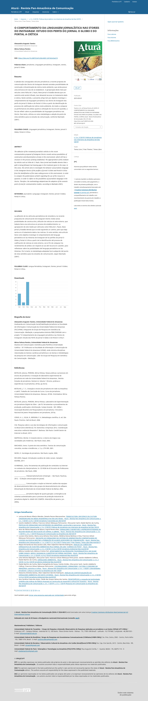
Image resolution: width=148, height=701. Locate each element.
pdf (78, 88)
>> (39, 590)
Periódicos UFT (16, 12)
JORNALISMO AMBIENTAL (47, 560)
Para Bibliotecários (114, 41)
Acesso (134, 2)
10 (27, 590)
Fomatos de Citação (82, 127)
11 (29, 590)
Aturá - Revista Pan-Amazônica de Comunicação (42, 8)
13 (33, 590)
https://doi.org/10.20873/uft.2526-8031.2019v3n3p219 (38, 58)
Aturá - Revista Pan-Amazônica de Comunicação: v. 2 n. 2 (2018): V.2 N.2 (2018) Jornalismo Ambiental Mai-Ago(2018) (58, 548)
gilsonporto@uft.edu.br (28, 633)
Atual (27, 12)
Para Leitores (112, 34)
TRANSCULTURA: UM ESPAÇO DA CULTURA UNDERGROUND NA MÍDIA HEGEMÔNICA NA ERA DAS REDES (58, 517)
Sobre (55, 12)
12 (31, 590)
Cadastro (127, 2)
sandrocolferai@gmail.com (47, 639)
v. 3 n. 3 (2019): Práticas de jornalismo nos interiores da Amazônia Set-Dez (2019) (55, 19)
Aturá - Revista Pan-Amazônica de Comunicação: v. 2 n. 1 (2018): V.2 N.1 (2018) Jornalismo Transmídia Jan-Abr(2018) (60, 520)
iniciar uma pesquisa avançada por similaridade (46, 595)
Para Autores (112, 37)
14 (36, 590)
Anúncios (45, 12)
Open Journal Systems (116, 22)
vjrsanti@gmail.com (32, 645)
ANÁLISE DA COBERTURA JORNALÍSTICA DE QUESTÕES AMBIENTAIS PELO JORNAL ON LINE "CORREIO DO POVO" (55, 546)
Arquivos (36, 12)
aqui (75, 208)
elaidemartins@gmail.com (27, 651)
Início (16, 19)
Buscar (132, 12)
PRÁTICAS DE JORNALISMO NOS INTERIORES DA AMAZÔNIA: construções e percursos (50, 525)
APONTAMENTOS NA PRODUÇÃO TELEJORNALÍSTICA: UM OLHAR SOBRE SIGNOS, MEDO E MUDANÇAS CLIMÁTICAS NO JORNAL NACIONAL (57, 552)
